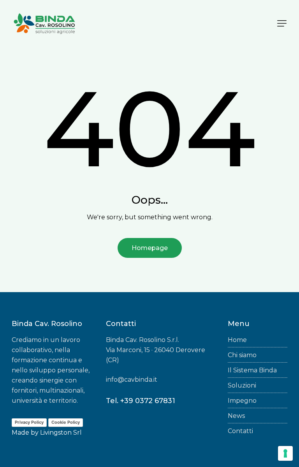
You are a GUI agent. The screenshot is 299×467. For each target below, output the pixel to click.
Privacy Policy (29, 422)
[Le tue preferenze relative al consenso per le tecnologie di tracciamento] (285, 453)
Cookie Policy (65, 422)
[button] (281, 23)
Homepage (150, 248)
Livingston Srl (61, 432)
